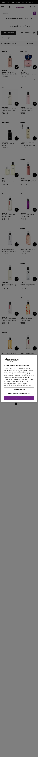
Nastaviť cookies (19, 389)
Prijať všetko (18, 398)
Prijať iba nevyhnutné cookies (19, 393)
